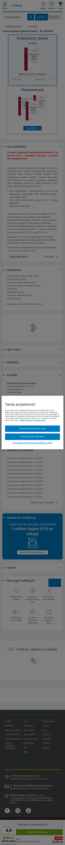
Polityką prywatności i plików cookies (33, 420)
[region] (32, 422)
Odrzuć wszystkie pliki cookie (32, 437)
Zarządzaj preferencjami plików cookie (32, 443)
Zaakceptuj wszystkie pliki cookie (32, 429)
